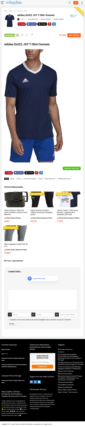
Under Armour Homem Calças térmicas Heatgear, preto (42, 212)
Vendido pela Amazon (64, 178)
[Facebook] (31, 382)
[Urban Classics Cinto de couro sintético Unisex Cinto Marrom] (16, 193)
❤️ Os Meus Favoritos (65, 349)
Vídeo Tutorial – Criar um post (68, 392)
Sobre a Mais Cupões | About (67, 390)
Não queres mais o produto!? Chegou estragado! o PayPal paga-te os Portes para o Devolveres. (70, 378)
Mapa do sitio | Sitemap (65, 371)
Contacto (61, 352)
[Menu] (2, 2)
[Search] (69, 2)
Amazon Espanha (58, 19)
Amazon (18, 178)
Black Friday (6, 349)
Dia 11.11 (5, 354)
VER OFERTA (74, 35)
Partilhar (75, 2)
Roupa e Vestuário (46, 19)
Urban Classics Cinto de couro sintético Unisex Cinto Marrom (15, 212)
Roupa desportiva (50, 178)
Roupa (40, 178)
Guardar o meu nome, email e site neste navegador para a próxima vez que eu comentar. (40, 320)
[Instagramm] (35, 382)
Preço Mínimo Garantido (66, 385)
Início (5, 11)
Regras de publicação (65, 387)
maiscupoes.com (38, 424)
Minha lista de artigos (65, 373)
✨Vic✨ (22, 19)
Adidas (12, 178)
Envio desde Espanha (30, 178)
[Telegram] (39, 382)
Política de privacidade (65, 382)
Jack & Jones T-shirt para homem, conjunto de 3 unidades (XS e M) (67, 212)
